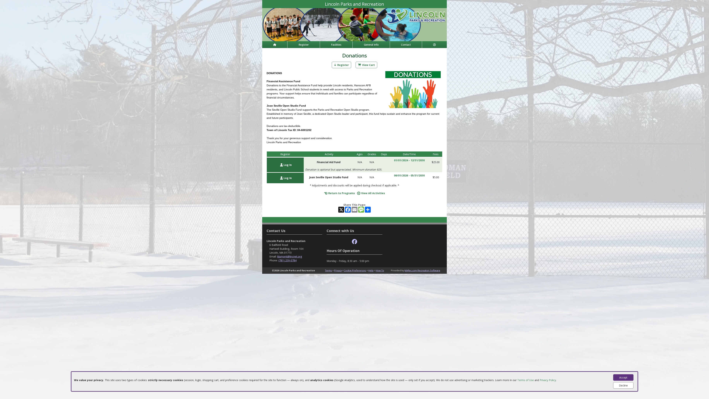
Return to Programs (341, 193)
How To (380, 270)
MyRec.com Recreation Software (422, 270)
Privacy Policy (548, 380)
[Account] (434, 44)
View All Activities (372, 193)
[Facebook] (354, 241)
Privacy (338, 270)
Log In (287, 165)
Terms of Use (525, 380)
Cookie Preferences (355, 270)
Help (371, 270)
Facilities (336, 44)
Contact (406, 44)
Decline (623, 385)
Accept (623, 377)
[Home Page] (274, 44)
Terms (328, 270)
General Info (371, 44)
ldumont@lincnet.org (289, 256)
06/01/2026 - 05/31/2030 (409, 175)
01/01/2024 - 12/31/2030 (409, 160)
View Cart (368, 65)
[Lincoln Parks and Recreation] (354, 24)
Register (304, 44)
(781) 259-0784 (287, 260)
